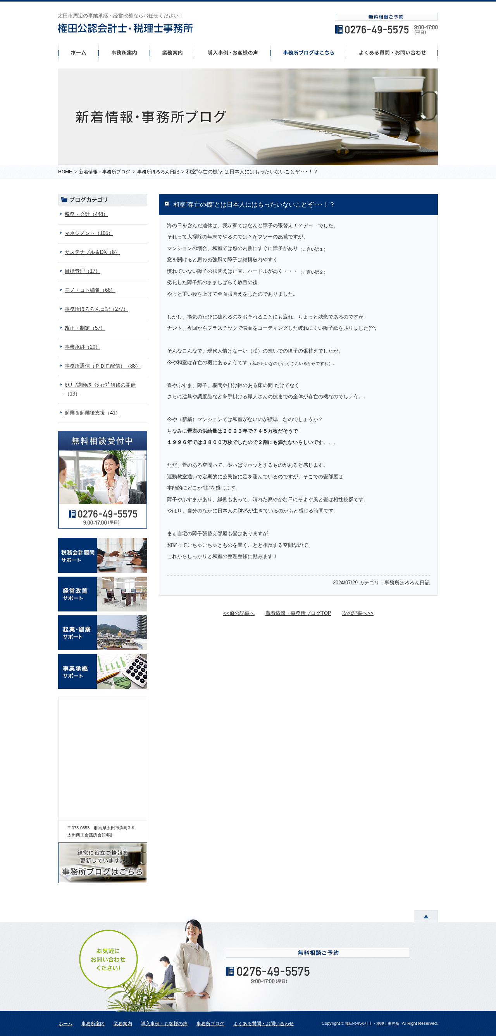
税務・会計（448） (86, 214)
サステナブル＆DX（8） (92, 252)
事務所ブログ (210, 1023)
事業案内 (172, 53)
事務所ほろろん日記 (407, 583)
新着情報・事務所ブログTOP (298, 613)
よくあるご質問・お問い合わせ (392, 53)
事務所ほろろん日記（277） (96, 309)
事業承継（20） (82, 347)
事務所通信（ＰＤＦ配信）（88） (103, 366)
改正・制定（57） (85, 328)
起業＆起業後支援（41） (93, 413)
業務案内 (123, 1023)
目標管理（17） (82, 271)
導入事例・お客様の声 (233, 53)
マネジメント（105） (89, 233)
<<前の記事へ (239, 613)
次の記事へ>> (358, 613)
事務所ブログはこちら (309, 53)
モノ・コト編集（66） (90, 290)
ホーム (78, 53)
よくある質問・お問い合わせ (263, 1023)
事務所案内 (124, 53)
